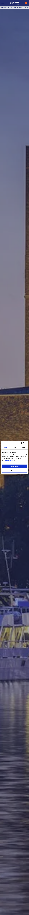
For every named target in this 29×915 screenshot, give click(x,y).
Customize (13, 470)
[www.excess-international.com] (14, 3)
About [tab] (23, 447)
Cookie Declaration (9, 460)
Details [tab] (14, 447)
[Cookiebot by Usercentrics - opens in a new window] (20, 443)
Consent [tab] (5, 447)
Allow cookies (14, 466)
